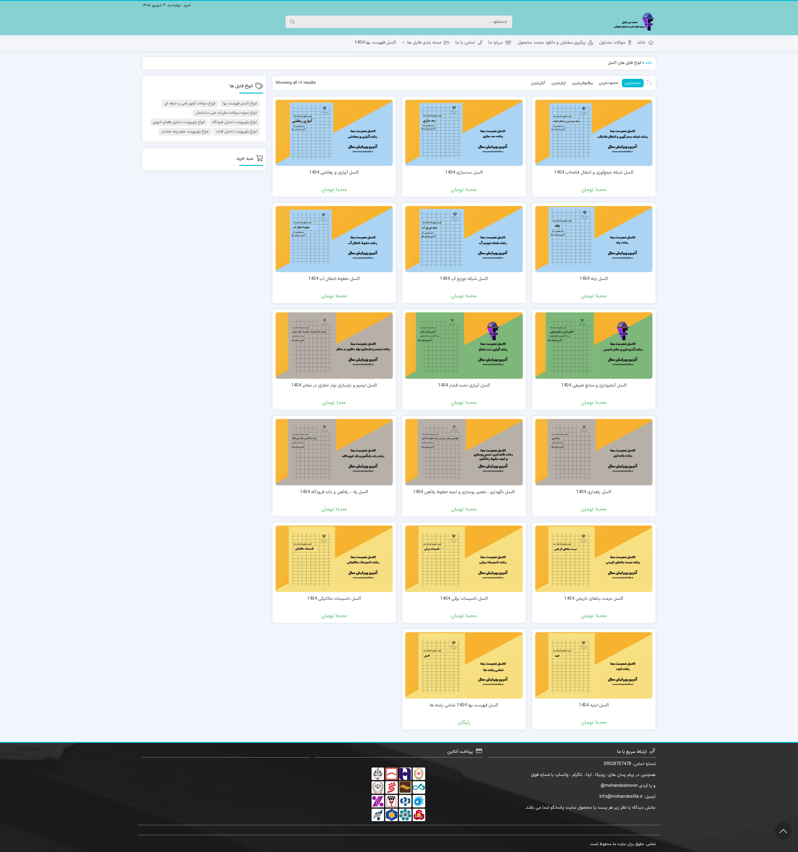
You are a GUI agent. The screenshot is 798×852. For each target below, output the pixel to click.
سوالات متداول (612, 42)
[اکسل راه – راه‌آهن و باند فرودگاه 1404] (334, 452)
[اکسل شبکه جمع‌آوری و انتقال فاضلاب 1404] (594, 132)
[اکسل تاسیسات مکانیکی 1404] (334, 558)
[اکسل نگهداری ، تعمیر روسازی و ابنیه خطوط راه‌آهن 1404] (464, 452)
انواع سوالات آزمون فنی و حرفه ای (190, 103)
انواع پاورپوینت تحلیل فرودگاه (234, 122)
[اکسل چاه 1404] (594, 239)
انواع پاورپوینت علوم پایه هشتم (185, 131)
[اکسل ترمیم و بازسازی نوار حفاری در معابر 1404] (334, 345)
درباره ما (495, 42)
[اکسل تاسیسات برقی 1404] (464, 558)
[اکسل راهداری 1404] (594, 452)
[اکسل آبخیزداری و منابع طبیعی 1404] (594, 345)
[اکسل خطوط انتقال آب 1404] (334, 239)
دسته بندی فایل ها (424, 42)
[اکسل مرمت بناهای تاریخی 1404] (594, 558)
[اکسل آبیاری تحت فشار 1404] (464, 345)
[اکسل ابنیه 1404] (594, 665)
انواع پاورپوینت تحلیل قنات (236, 131)
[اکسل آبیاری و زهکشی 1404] (334, 132)
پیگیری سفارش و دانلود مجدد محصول (551, 42)
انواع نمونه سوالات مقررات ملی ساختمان (226, 113)
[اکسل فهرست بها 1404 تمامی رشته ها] (464, 665)
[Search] (292, 22)
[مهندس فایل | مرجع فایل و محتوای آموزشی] (634, 22)
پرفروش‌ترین (582, 83)
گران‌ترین (538, 83)
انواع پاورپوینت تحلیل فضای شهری (179, 122)
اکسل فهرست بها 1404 (375, 42)
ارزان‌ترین (558, 83)
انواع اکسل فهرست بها (240, 103)
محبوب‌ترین (608, 83)
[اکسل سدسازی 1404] (464, 132)
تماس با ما (465, 42)
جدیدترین (632, 83)
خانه (641, 42)
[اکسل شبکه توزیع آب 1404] (464, 239)
